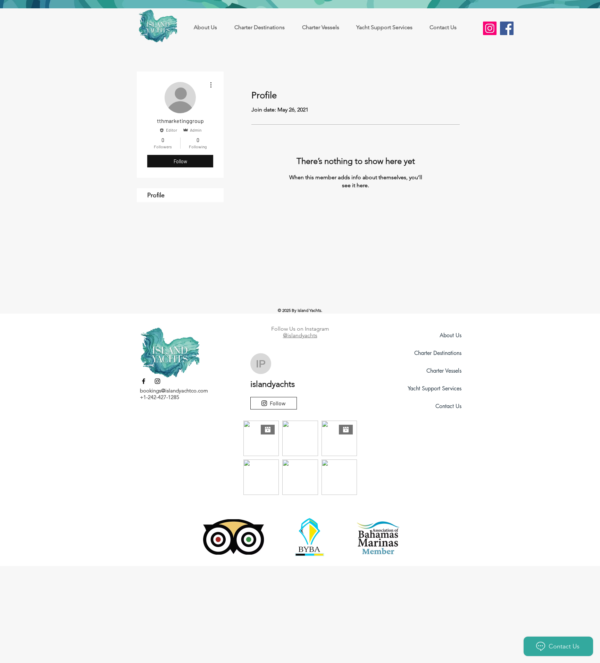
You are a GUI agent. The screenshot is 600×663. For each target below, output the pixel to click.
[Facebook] (507, 28)
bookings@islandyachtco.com (174, 390)
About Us (450, 335)
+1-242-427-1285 (159, 397)
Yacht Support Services (434, 388)
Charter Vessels (443, 370)
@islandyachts (300, 335)
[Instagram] (490, 28)
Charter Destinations (437, 353)
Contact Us (448, 406)
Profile (156, 195)
